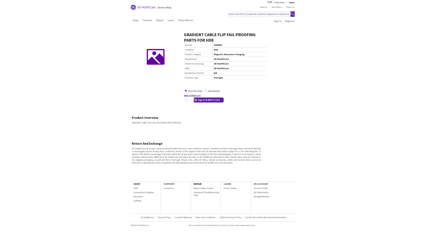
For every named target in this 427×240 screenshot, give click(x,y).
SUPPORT (169, 184)
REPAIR (197, 184)
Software (137, 200)
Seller (187, 68)
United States (279, 2)
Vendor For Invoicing (194, 63)
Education (138, 196)
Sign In (278, 21)
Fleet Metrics (185, 20)
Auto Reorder (214, 91)
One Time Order (195, 91)
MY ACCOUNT (261, 184)
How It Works (277, 7)
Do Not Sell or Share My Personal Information (265, 217)
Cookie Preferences (183, 217)
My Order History (261, 192)
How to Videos (230, 188)
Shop (135, 20)
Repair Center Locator (204, 188)
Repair (160, 20)
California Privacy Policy (230, 217)
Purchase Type (191, 77)
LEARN (227, 184)
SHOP (137, 184)
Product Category (193, 54)
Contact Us (290, 7)
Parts (136, 188)
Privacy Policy (164, 217)
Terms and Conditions (205, 217)
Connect (147, 20)
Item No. (188, 45)
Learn (171, 20)
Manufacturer (191, 59)
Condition (189, 49)
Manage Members (261, 196)
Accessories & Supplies (144, 192)
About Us (263, 7)
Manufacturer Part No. (194, 73)
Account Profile (261, 188)
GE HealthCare (147, 217)
